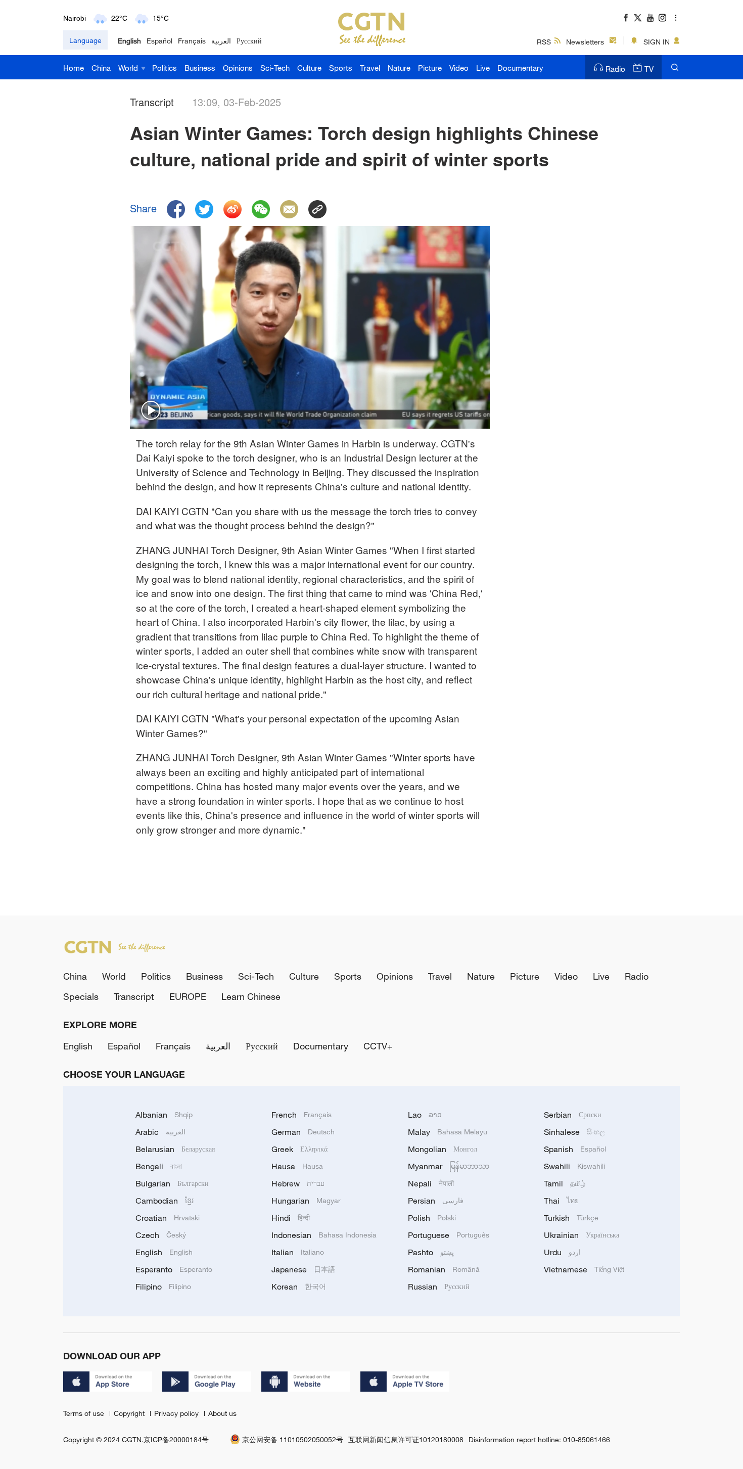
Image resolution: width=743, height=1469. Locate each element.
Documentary (520, 67)
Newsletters (585, 41)
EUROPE (187, 996)
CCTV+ (378, 1045)
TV (649, 68)
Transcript (134, 996)
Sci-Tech (275, 67)
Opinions (238, 67)
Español (159, 40)
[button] (151, 411)
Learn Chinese (251, 996)
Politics (164, 67)
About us (222, 1413)
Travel (370, 67)
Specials (81, 996)
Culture (309, 67)
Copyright (130, 1413)
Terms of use (84, 1413)
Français (192, 40)
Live (483, 67)
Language (85, 40)
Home (73, 67)
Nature (399, 67)
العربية (221, 40)
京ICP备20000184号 (176, 1439)
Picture (430, 67)
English (129, 40)
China (101, 67)
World (129, 67)
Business (199, 67)
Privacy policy (177, 1413)
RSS (544, 41)
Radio (615, 68)
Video (459, 67)
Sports (340, 67)
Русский (249, 40)
